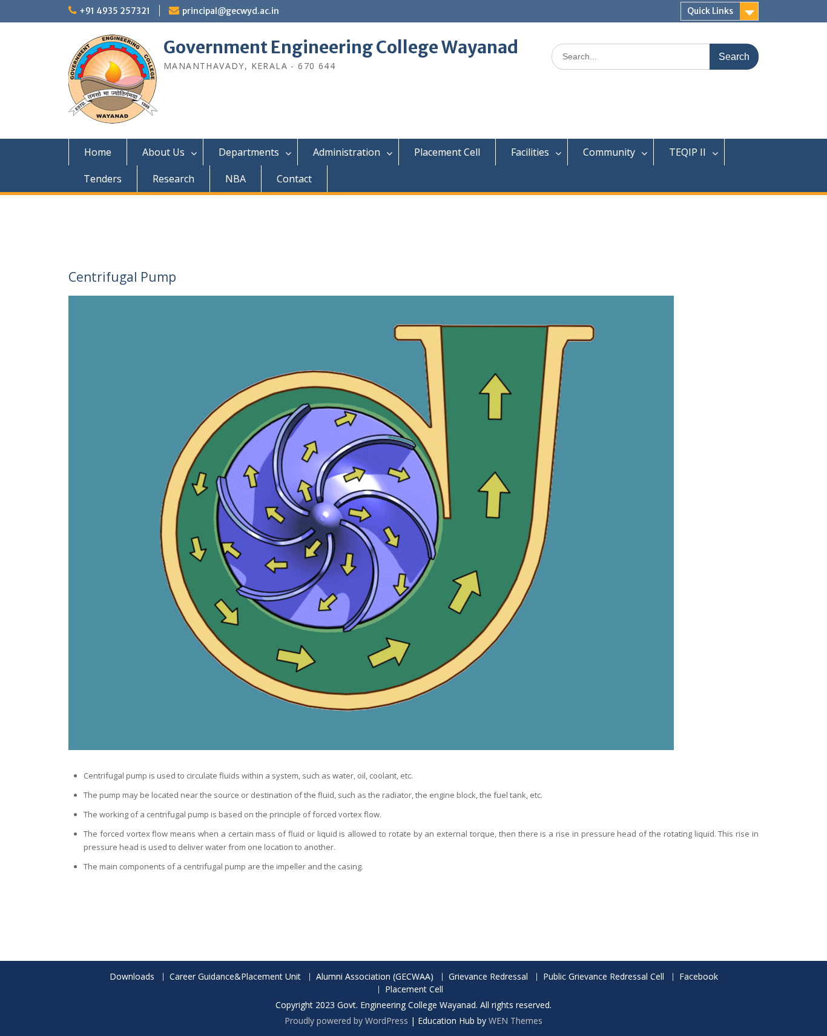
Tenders (103, 178)
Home (97, 152)
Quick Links (710, 10)
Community (609, 152)
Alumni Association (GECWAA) (374, 977)
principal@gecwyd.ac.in (230, 10)
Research (173, 178)
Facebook (698, 977)
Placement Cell (447, 152)
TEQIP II (687, 152)
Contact (294, 178)
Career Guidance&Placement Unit (235, 977)
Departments (249, 152)
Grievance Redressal (488, 977)
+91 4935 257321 (114, 10)
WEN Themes (515, 1020)
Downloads (132, 977)
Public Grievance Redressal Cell (603, 977)
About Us (163, 152)
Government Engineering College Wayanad (340, 47)
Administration (346, 152)
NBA (235, 178)
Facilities (530, 152)
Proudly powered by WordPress (346, 1020)
